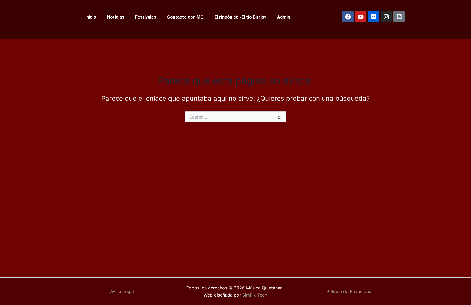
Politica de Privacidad (349, 291)
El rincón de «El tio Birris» (240, 17)
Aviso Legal (122, 291)
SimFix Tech (254, 295)
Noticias (115, 17)
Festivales (145, 17)
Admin (283, 17)
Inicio (90, 17)
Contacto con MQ (185, 17)
